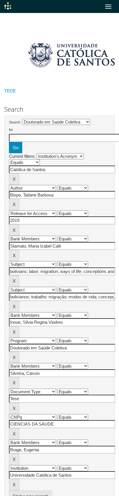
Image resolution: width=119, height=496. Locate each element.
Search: (15, 122)
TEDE (10, 90)
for (11, 130)
